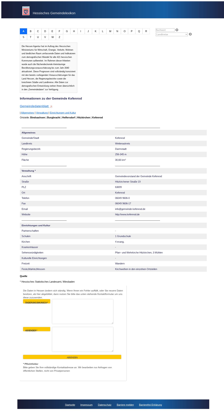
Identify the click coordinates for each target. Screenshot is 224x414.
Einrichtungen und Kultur (63, 112)
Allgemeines (27, 112)
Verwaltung (42, 112)
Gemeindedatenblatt (34, 106)
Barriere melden (125, 404)
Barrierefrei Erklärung (150, 404)
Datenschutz (105, 404)
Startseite (70, 404)
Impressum (86, 404)
